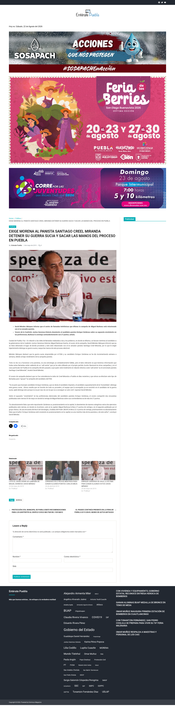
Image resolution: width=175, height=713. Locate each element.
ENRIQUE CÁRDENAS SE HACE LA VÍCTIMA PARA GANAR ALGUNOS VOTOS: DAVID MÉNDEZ (97, 483)
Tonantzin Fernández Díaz (85, 691)
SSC (76, 685)
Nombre (17, 557)
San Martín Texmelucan (90, 670)
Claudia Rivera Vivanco (76, 617)
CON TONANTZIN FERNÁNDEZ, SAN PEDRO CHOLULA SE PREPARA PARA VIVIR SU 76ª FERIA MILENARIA (139, 623)
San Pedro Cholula (70, 675)
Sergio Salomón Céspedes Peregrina (81, 680)
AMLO (96, 594)
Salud (96, 665)
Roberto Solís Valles (84, 665)
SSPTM (66, 692)
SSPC (91, 686)
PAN (101, 654)
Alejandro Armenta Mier (77, 593)
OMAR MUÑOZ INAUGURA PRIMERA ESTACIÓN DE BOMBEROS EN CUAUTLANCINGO (140, 612)
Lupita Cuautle (88, 647)
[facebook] (159, 2)
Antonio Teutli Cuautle (98, 599)
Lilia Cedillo (70, 647)
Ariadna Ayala (68, 605)
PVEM (72, 665)
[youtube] (165, 2)
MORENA (19, 500)
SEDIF (82, 675)
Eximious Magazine (35, 702)
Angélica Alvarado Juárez (75, 599)
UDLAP (105, 691)
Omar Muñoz (90, 654)
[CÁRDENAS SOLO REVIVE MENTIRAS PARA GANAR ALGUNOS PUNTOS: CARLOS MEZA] (62, 470)
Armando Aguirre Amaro (85, 605)
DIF (107, 617)
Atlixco (100, 604)
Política (12, 227)
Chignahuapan (80, 611)
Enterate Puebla (16, 245)
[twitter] (162, 2)
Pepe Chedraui (85, 660)
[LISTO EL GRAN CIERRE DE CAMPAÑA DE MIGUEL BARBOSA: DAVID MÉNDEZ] (26, 470)
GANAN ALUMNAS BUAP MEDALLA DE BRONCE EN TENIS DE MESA (140, 603)
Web (14, 566)
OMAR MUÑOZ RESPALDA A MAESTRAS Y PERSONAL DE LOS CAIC (136, 633)
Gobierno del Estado (79, 630)
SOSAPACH (67, 686)
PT (65, 665)
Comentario (18, 537)
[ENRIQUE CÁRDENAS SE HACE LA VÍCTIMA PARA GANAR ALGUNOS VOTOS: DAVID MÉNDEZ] (98, 470)
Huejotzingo (96, 636)
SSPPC (101, 686)
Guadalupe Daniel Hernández (76, 636)
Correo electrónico (72, 557)
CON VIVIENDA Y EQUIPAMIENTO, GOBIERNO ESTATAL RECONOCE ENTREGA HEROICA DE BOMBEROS (137, 593)
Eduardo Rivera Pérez (74, 623)
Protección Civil (100, 660)
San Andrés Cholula (71, 670)
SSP (83, 686)
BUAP (67, 610)
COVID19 (97, 617)
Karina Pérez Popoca (94, 642)
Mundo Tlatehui (72, 653)
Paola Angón (70, 659)
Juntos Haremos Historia (72, 642)
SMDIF (104, 680)
